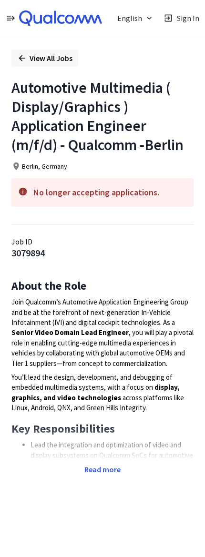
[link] (60, 18)
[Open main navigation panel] (10, 18)
